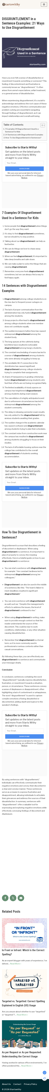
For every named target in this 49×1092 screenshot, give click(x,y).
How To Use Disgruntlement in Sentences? (23, 138)
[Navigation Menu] (44, 4)
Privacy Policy (30, 1084)
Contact (17, 1084)
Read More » (15, 964)
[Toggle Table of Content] (41, 125)
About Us (6, 1084)
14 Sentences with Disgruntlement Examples (24, 135)
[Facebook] (5, 898)
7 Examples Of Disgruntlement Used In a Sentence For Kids (22, 130)
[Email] (21, 898)
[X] (13, 898)
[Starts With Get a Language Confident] (11, 4)
